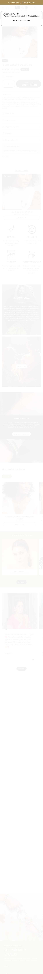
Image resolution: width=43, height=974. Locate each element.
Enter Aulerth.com (21, 21)
